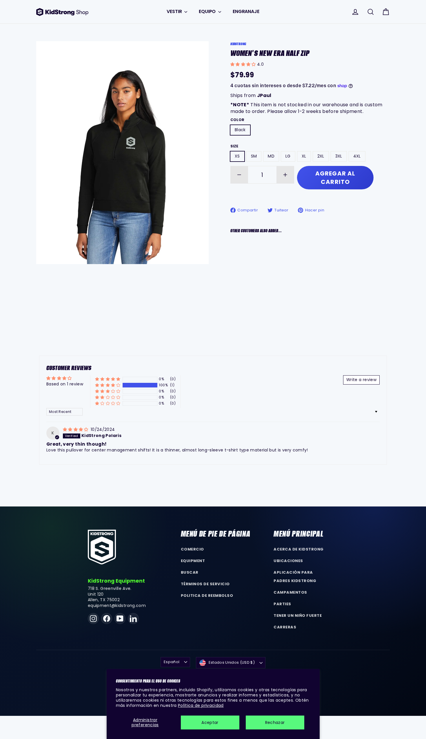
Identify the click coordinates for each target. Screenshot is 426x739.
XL (304, 156)
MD (271, 156)
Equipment (193, 561)
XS (237, 156)
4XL (357, 156)
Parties (282, 604)
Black (240, 130)
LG (288, 156)
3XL (338, 156)
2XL (320, 156)
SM (254, 156)
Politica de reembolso (207, 595)
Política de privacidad (201, 705)
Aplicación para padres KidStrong (295, 576)
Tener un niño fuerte (298, 615)
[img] (76, 429)
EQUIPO (208, 11)
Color (237, 120)
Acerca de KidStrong (299, 549)
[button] (243, 64)
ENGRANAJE (246, 11)
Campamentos (290, 592)
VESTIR (175, 11)
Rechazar (275, 722)
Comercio (192, 549)
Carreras (285, 627)
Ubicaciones (288, 561)
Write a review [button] (361, 380)
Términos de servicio (205, 584)
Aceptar (209, 722)
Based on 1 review (64, 384)
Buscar (190, 572)
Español (171, 662)
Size (234, 146)
